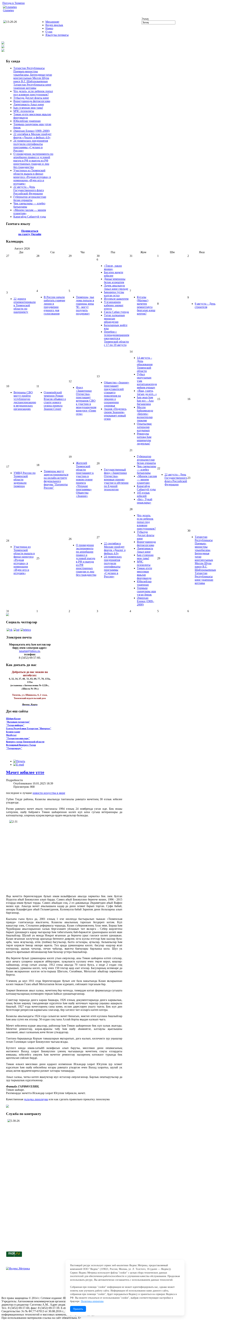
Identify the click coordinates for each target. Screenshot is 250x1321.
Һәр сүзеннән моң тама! (28, 107)
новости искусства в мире (49, 793)
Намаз (49, 28)
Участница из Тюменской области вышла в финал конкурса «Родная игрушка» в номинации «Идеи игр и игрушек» (32, 177)
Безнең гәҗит (13, 731)
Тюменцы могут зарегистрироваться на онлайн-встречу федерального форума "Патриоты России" (56, 479)
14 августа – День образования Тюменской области (144, 364)
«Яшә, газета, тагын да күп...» (147, 392)
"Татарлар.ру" (14, 748)
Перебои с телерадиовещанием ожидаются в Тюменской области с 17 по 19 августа (116, 338)
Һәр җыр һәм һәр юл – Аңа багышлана (145, 401)
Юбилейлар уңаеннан (27, 120)
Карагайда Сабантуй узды (29, 216)
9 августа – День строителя (205, 305)
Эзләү (145, 18)
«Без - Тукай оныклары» (144, 501)
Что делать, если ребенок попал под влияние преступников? (33, 93)
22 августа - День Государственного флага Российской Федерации (28, 190)
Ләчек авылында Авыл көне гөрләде (116, 287)
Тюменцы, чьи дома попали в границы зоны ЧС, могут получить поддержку (85, 305)
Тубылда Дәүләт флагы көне (31, 97)
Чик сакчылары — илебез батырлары (146, 469)
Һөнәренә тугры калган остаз (114, 294)
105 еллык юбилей (143, 494)
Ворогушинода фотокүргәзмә (31, 101)
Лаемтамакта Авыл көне (28, 104)
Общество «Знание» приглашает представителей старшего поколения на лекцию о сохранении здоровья (116, 394)
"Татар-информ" (15, 725)
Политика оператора (92, 1301)
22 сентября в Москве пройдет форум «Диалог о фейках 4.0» (32, 136)
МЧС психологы (23, 111)
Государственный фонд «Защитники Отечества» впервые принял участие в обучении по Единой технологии (116, 479)
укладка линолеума (36, 1099)
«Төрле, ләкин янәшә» (113, 267)
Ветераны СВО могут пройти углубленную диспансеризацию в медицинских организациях (25, 400)
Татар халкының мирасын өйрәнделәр (114, 318)
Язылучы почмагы (57, 34)
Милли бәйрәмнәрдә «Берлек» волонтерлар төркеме (145, 414)
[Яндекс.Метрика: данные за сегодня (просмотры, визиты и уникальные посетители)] (18, 1268)
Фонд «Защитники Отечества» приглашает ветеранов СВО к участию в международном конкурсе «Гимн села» (86, 400)
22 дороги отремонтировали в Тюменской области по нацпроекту (25, 305)
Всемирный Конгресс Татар (21, 745)
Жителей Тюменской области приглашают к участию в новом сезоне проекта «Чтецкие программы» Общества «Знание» (85, 479)
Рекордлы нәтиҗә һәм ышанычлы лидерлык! (144, 438)
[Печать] (19, 761)
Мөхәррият (52, 21)
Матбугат (11, 735)
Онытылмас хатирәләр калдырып (144, 427)
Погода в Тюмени (13, 3)
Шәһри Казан (13, 718)
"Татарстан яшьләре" (18, 738)
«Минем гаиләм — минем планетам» (147, 479)
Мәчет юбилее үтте (25, 772)
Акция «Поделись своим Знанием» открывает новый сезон (115, 413)
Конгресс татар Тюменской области (25, 741)
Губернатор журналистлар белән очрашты (29, 198)
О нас (49, 31)
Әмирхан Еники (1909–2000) (31, 130)
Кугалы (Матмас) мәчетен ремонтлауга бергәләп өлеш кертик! (146, 305)
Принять (78, 1308)
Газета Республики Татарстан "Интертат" (28, 728)
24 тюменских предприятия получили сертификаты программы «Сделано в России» (30, 145)
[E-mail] (18, 764)
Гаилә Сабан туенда (116, 311)
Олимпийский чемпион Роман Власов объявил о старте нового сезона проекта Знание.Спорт (55, 400)
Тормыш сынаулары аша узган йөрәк (146, 591)
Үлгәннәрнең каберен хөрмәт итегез (113, 305)
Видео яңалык (54, 25)
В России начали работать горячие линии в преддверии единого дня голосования (54, 305)
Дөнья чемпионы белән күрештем (114, 280)
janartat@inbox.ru (29, 651)
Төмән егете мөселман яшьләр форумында (144, 573)
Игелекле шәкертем (116, 298)
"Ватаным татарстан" (18, 721)
